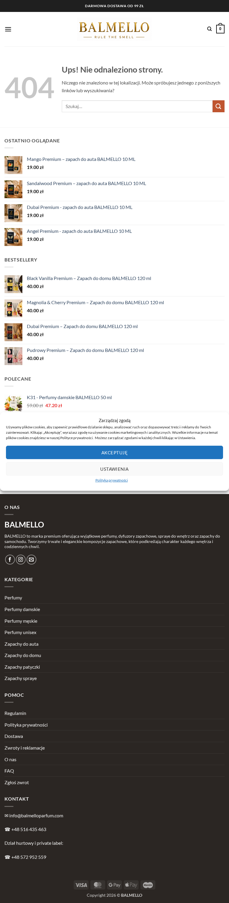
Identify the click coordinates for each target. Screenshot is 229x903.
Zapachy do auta (21, 644)
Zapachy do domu (22, 655)
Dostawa (13, 736)
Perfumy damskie (22, 609)
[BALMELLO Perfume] (114, 29)
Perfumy (13, 597)
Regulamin (15, 713)
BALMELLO (24, 524)
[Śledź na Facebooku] (10, 559)
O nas (10, 759)
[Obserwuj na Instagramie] (21, 559)
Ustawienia (114, 469)
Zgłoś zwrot (16, 782)
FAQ (9, 770)
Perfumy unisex (20, 632)
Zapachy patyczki (22, 667)
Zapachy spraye (20, 678)
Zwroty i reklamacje (24, 747)
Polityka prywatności (111, 480)
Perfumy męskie (20, 621)
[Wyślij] (219, 106)
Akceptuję (114, 452)
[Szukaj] (209, 29)
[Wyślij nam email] (31, 559)
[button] (8, 29)
